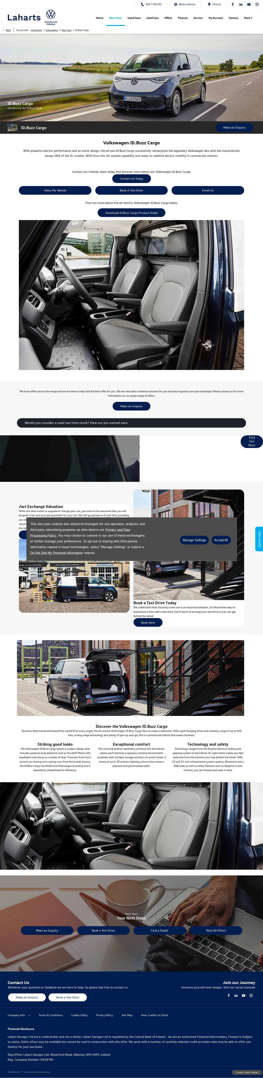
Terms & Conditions (51, 1015)
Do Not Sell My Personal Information (56, 552)
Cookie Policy (79, 1015)
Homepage (36, 30)
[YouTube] (249, 4)
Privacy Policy (104, 1015)
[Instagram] (257, 4)
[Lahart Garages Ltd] (24, 17)
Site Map (126, 1015)
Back (8, 30)
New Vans (66, 30)
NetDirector (14, 1071)
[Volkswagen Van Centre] (50, 17)
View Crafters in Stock (154, 1015)
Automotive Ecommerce (38, 1071)
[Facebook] (233, 4)
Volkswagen (52, 30)
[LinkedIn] (241, 4)
